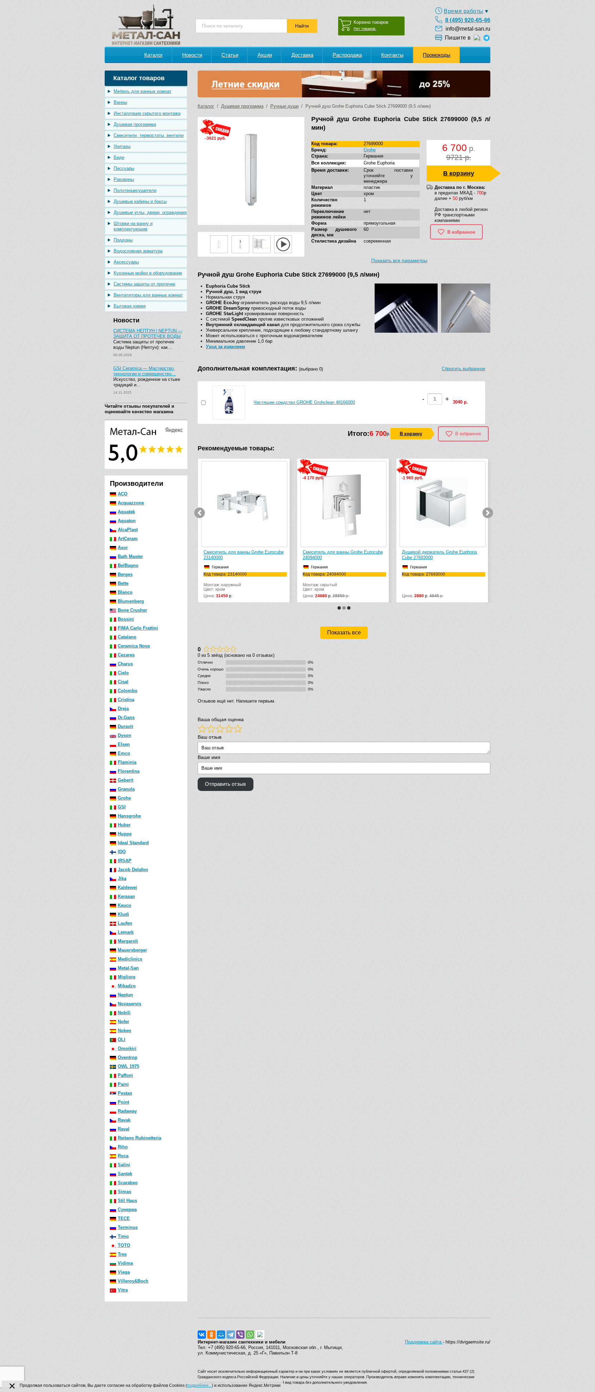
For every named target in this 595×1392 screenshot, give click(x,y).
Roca (123, 1155)
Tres (122, 1254)
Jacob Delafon (133, 869)
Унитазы (122, 146)
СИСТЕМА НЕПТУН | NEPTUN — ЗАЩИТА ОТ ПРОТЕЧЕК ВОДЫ (147, 333)
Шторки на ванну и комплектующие (133, 226)
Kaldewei (127, 887)
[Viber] (240, 1334)
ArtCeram (128, 538)
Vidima (125, 1263)
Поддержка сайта (424, 1342)
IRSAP (125, 860)
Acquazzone (131, 502)
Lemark (126, 932)
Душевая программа (135, 124)
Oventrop (127, 1057)
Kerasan (126, 896)
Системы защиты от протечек (144, 284)
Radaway (127, 1111)
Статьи (229, 55)
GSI (122, 807)
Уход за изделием (225, 346)
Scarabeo (128, 1182)
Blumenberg (131, 601)
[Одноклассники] (211, 1334)
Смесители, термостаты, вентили (149, 135)
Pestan (125, 1093)
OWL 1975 (128, 1066)
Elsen (124, 744)
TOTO (124, 1245)
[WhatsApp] (250, 1334)
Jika (122, 878)
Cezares (126, 654)
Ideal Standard (133, 842)
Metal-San (128, 968)
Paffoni (125, 1075)
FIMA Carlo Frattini (138, 628)
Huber (124, 824)
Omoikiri (127, 1048)
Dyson (124, 735)
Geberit (125, 780)
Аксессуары (126, 262)
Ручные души (284, 106)
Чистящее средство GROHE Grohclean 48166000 (304, 402)
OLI (121, 1039)
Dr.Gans (126, 717)
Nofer (123, 1021)
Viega (124, 1272)
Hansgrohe (129, 815)
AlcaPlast (128, 529)
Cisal (123, 681)
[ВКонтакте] (202, 1334)
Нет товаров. (365, 28)
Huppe (125, 833)
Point (123, 1102)
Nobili (124, 1012)
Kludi (123, 914)
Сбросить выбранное (463, 368)
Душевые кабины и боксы (140, 201)
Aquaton (127, 520)
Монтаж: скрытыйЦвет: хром (326, 582)
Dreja (123, 708)
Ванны (120, 102)
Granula (126, 789)
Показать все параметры (399, 260)
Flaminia (127, 762)
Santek (125, 1173)
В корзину (458, 173)
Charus (125, 663)
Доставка (302, 55)
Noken (124, 1030)
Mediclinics (130, 959)
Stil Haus (127, 1200)
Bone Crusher (132, 610)
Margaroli (128, 941)
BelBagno (128, 565)
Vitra (123, 1290)
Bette (123, 583)
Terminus (128, 1227)
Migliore (126, 976)
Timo (123, 1236)
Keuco (124, 905)
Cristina (126, 699)
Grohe (124, 798)
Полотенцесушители (135, 190)
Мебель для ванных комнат (142, 91)
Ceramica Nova (134, 646)
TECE (124, 1218)
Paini (123, 1084)
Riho (123, 1146)
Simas (124, 1191)
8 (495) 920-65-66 (467, 20)
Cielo (123, 672)
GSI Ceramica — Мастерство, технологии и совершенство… (144, 371)
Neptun (125, 994)
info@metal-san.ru (468, 29)
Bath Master (130, 556)
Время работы (463, 11)
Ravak (124, 1120)
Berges (125, 574)
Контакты (392, 55)
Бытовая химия (130, 306)
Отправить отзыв (225, 784)
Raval (123, 1129)
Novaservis (129, 1003)
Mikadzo (127, 985)
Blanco (125, 592)
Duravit (125, 726)
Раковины (124, 179)
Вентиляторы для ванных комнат (148, 295)
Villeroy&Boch (133, 1281)
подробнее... (199, 1385)
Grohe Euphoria (379, 162)
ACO (122, 493)
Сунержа (127, 1209)
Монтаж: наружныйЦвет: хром (225, 582)
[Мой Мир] (221, 1334)
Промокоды (436, 55)
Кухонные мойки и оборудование (148, 273)
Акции (265, 55)
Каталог (153, 55)
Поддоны (123, 240)
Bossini (126, 619)
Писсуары (124, 168)
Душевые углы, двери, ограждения (150, 212)
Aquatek (126, 511)
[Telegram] (231, 1334)
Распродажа (347, 55)
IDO (122, 851)
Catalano (127, 637)
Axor (123, 547)
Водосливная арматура (138, 251)
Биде (119, 157)
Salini (124, 1164)
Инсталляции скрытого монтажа (147, 113)
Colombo (127, 690)
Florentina (128, 771)
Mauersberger (132, 950)
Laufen (125, 923)
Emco (124, 753)
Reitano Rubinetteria (139, 1138)
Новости (192, 55)
